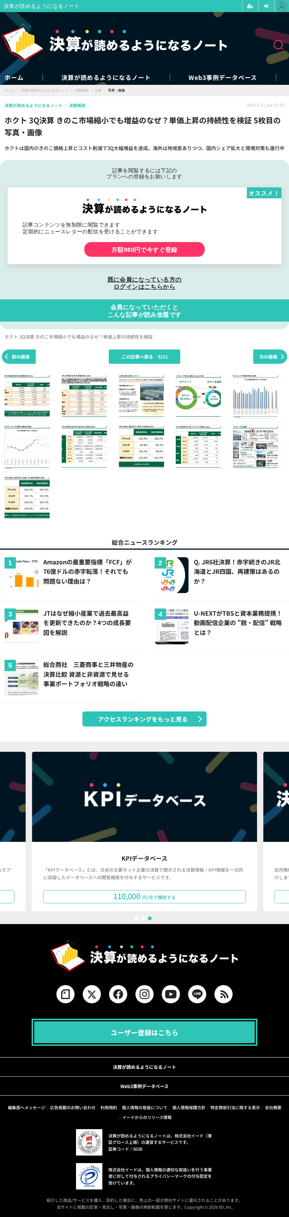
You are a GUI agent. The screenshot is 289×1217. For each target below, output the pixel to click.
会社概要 (273, 1107)
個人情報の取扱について (144, 1107)
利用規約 (108, 1107)
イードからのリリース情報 (147, 1117)
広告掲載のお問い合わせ (73, 1107)
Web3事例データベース (223, 77)
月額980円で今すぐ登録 (144, 249)
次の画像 (268, 356)
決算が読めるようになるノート (106, 77)
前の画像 (21, 356)
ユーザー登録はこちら (144, 1032)
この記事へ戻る (145, 356)
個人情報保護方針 (188, 1107)
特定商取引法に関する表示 (235, 1107)
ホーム (14, 77)
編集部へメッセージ (26, 1107)
